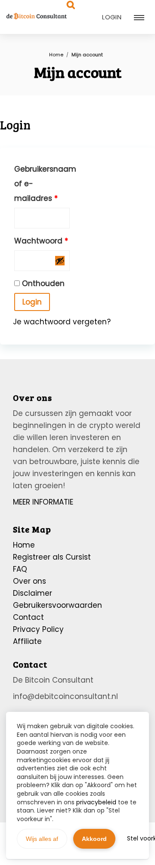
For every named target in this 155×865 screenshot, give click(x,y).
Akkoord (94, 838)
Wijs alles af (42, 838)
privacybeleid (96, 802)
